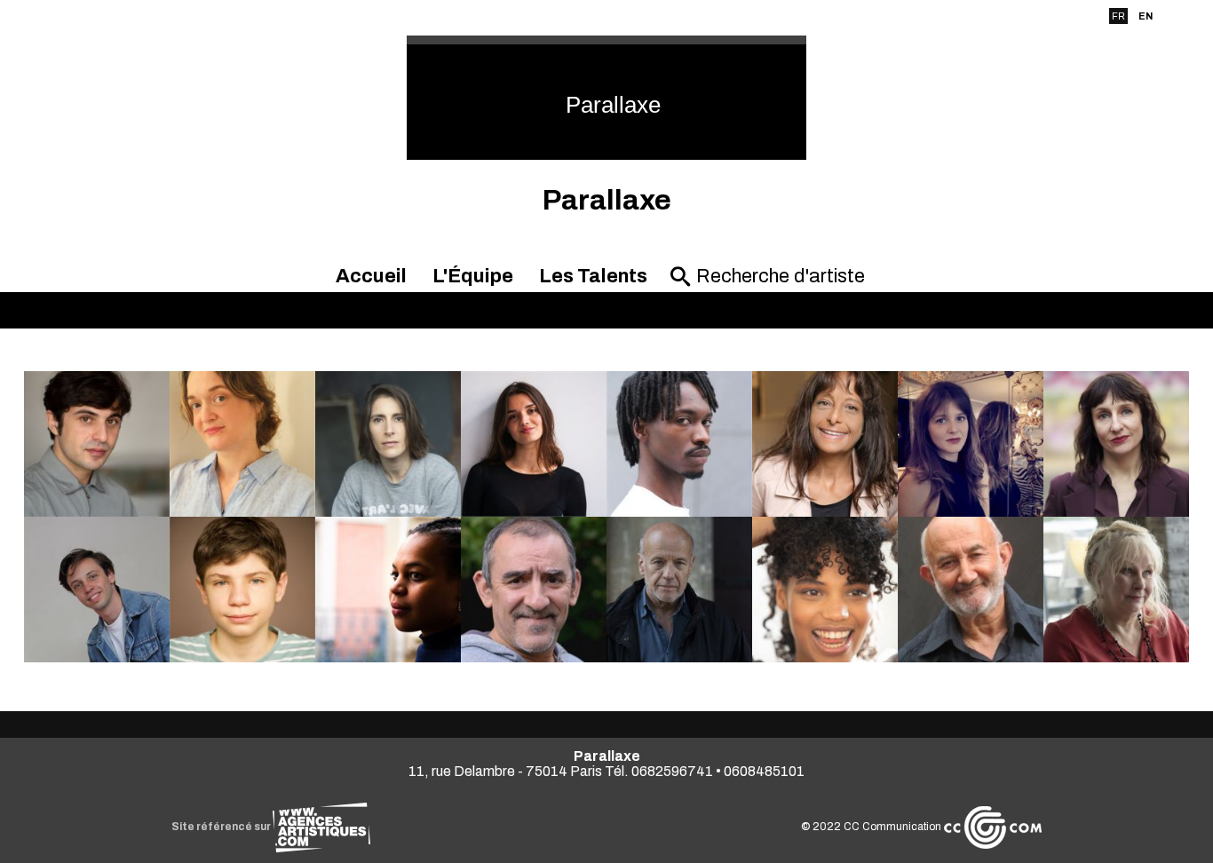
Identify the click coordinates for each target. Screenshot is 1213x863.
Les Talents (593, 276)
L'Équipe (472, 276)
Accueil (371, 276)
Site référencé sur (222, 826)
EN (1145, 16)
